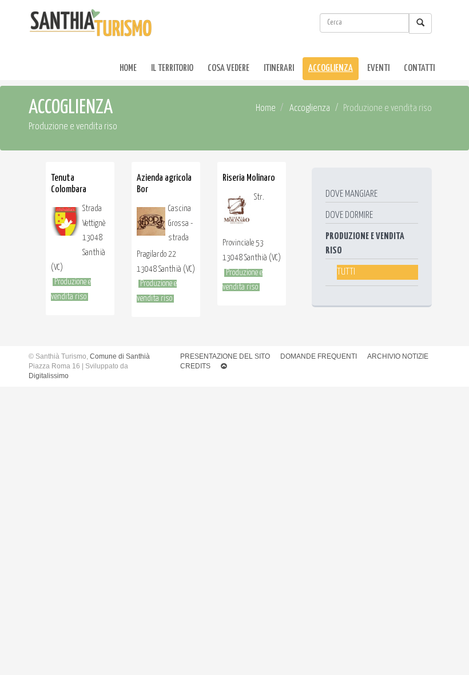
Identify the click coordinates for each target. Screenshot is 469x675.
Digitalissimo (49, 376)
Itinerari (279, 68)
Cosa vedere (228, 68)
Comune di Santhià (120, 356)
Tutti (346, 272)
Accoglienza (330, 68)
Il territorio (172, 68)
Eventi (378, 68)
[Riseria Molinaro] (236, 213)
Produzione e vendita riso (364, 244)
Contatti (419, 68)
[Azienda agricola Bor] (151, 224)
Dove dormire (349, 215)
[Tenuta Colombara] (65, 224)
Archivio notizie (397, 356)
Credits (195, 366)
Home (128, 68)
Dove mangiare (351, 194)
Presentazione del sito (225, 356)
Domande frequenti (318, 356)
